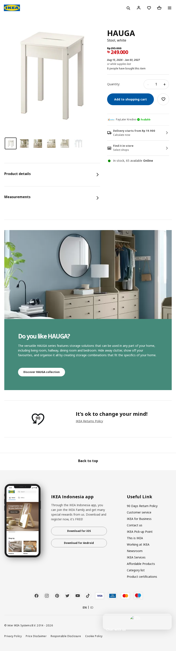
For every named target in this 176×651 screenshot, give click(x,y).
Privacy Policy (13, 636)
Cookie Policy (94, 636)
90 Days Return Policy (142, 506)
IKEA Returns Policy (89, 421)
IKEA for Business (139, 519)
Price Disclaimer (36, 636)
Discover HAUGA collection (41, 372)
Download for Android (79, 543)
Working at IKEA (138, 544)
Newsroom (135, 551)
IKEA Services (136, 557)
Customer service (139, 512)
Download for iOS (79, 531)
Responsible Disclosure (66, 636)
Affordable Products (141, 564)
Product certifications (142, 577)
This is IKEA (135, 538)
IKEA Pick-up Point (140, 532)
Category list (136, 570)
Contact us (134, 525)
